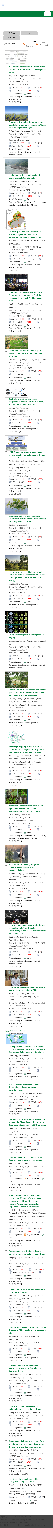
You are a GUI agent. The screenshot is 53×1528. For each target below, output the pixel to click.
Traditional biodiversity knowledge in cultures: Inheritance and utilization (25, 353)
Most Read (11, 37)
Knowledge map (15, 94)
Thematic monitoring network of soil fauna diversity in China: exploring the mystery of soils (27, 1330)
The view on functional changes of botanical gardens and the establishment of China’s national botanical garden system (27, 692)
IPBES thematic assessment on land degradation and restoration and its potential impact (24, 1087)
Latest (29, 33)
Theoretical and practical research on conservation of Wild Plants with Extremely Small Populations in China (27, 519)
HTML (33, 87)
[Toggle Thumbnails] (37, 44)
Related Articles (23, 205)
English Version (33, 1179)
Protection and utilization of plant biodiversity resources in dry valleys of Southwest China (25, 1368)
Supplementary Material (27, 665)
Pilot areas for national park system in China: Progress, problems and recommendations (25, 867)
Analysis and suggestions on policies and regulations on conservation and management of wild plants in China (26, 808)
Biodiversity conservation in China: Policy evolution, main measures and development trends (27, 69)
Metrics (19, 99)
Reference (28, 97)
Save (29, 94)
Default (12, 33)
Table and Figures (16, 97)
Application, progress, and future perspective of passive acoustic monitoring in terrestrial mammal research (26, 402)
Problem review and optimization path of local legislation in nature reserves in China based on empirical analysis (27, 125)
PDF (13, 91)
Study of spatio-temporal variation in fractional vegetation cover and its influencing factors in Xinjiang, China (25, 234)
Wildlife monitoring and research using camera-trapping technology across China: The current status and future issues (27, 455)
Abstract (14, 87)
